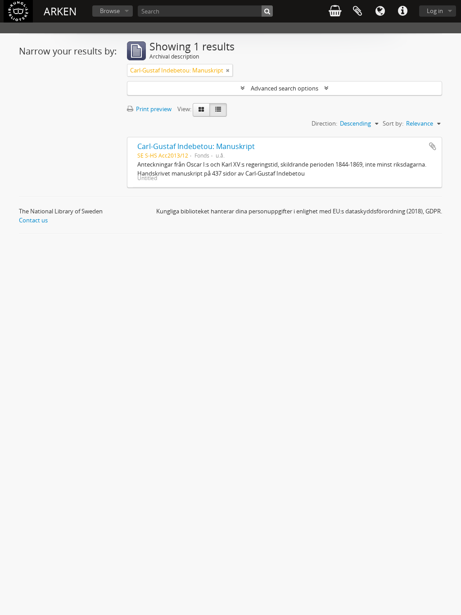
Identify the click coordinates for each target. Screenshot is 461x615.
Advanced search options (284, 88)
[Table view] (218, 110)
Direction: (324, 123)
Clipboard (357, 11)
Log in (435, 11)
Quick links (402, 11)
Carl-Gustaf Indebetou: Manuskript (196, 146)
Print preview (153, 109)
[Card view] (201, 110)
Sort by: (393, 123)
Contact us (33, 220)
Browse (110, 11)
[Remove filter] (228, 70)
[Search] (267, 11)
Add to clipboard (432, 146)
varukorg (335, 11)
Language (380, 11)
